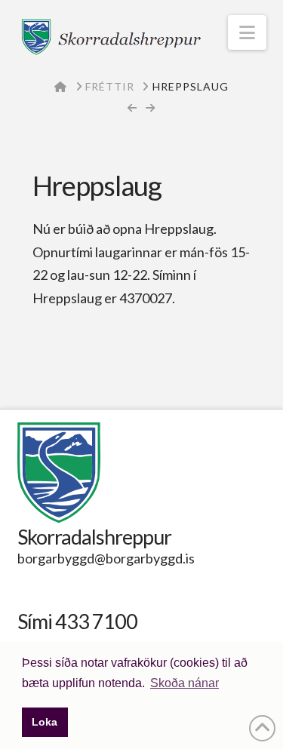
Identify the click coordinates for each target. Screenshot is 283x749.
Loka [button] (44, 722)
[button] (247, 32)
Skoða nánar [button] (184, 683)
